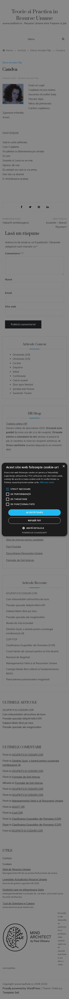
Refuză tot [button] (34, 520)
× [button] (63, 466)
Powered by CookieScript (34, 532)
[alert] (34, 499)
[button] (34, 528)
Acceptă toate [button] (34, 512)
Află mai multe (47, 482)
